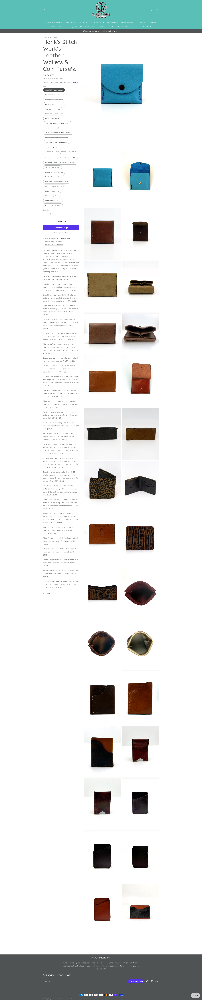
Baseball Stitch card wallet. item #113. (60, 163)
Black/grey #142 (53, 196)
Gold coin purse (51, 147)
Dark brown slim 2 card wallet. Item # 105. (61, 153)
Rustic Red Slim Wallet (54, 172)
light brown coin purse (55, 99)
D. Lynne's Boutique (54, 999)
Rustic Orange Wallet (53, 177)
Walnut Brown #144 (52, 201)
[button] (45, 10)
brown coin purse (52, 118)
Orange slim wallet (53, 128)
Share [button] (48, 594)
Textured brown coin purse (56, 142)
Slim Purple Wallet (52, 167)
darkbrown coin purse (54, 104)
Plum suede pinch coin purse (57, 137)
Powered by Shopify (66, 999)
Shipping (46, 78)
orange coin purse (52, 109)
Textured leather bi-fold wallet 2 (58, 133)
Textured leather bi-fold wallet (57, 123)
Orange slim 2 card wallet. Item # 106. (60, 158)
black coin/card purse (55, 114)
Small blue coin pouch (54, 90)
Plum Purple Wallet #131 (55, 186)
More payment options (61, 232)
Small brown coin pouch (56, 95)
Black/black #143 (52, 191)
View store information (54, 244)
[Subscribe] (78, 981)
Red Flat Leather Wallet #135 (56, 182)
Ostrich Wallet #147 (52, 205)
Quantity (46, 210)
